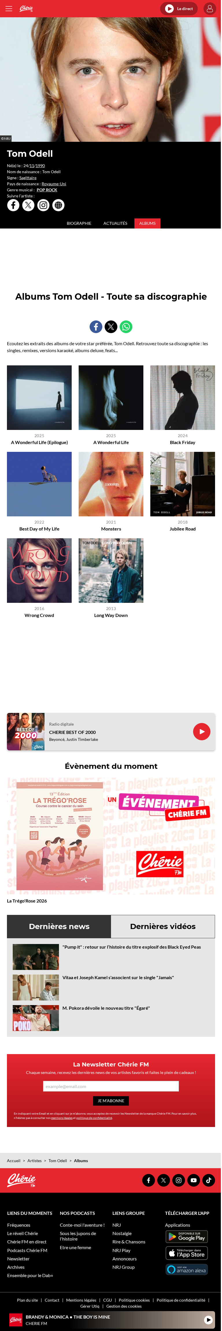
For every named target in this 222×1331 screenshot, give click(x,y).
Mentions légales (81, 1300)
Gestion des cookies (124, 1306)
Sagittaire (27, 177)
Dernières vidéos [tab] (163, 926)
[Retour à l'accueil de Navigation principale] (26, 8)
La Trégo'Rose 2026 (27, 900)
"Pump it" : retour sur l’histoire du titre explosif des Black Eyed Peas (131, 946)
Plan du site (27, 1300)
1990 (40, 165)
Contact (52, 1300)
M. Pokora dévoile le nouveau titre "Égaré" (106, 1008)
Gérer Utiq (89, 1306)
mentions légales (62, 1117)
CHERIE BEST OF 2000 (72, 732)
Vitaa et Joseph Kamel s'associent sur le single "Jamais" (118, 977)
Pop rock (47, 190)
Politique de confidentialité (181, 1300)
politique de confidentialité (94, 1117)
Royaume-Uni (54, 183)
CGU (107, 1300)
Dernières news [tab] (59, 926)
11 (31, 165)
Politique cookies (134, 1300)
